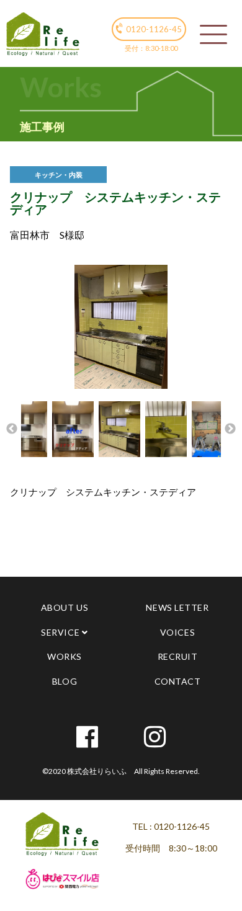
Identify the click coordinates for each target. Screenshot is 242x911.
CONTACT (178, 681)
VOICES (177, 632)
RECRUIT (178, 656)
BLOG (64, 681)
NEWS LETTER (177, 607)
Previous (12, 429)
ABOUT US (64, 607)
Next (230, 429)
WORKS (64, 656)
